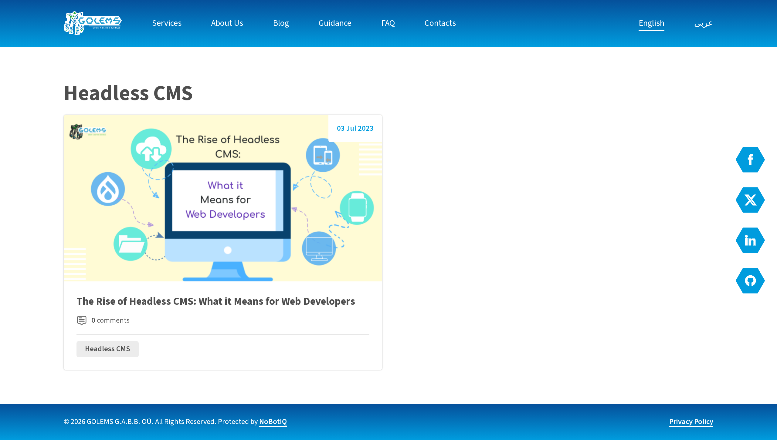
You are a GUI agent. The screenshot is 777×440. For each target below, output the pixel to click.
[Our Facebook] (750, 160)
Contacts (440, 23)
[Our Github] (750, 281)
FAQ (388, 23)
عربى (703, 23)
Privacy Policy (691, 421)
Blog (281, 23)
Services (167, 23)
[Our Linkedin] (750, 240)
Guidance (335, 23)
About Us (227, 23)
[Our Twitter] (750, 200)
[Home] (93, 23)
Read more (223, 242)
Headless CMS (107, 349)
